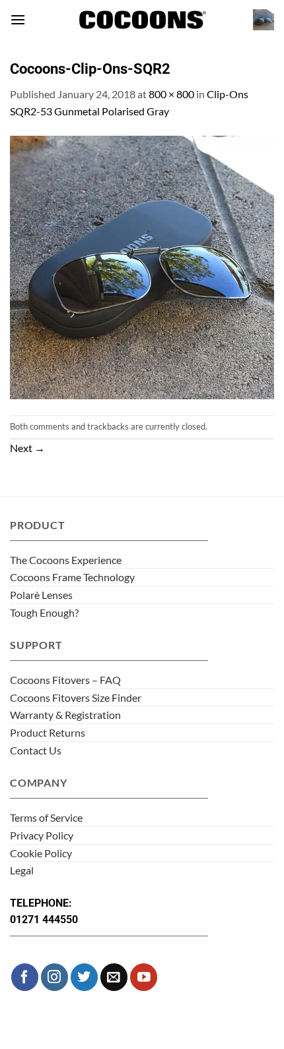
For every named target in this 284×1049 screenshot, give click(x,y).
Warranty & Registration (65, 714)
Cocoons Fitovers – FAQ (65, 679)
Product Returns (47, 732)
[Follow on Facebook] (24, 976)
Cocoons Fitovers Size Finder (75, 697)
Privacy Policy (41, 835)
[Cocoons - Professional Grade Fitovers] (142, 20)
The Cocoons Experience (66, 559)
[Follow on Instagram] (54, 976)
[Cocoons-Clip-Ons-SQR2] (142, 266)
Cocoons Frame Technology (72, 577)
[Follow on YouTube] (143, 976)
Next (27, 447)
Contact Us (35, 750)
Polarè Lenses (41, 594)
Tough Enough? (44, 612)
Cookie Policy (41, 853)
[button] (18, 19)
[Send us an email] (113, 976)
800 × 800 (171, 94)
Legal (22, 870)
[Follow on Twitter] (84, 976)
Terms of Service (46, 817)
